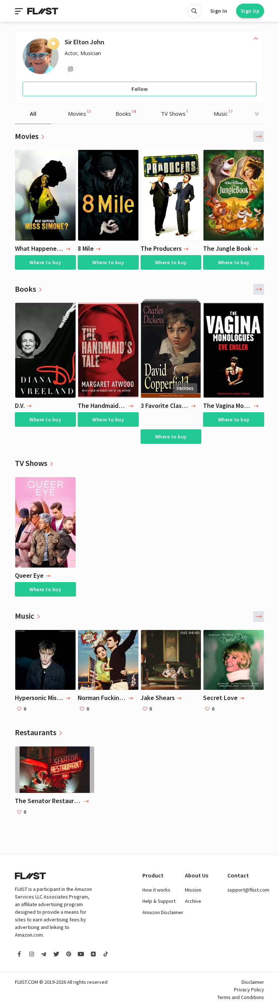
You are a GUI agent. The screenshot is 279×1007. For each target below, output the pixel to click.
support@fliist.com (248, 890)
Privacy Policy (249, 989)
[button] (258, 136)
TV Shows (174, 113)
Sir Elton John (84, 42)
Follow (139, 89)
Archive (193, 901)
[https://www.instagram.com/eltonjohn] (70, 69)
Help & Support (158, 901)
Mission (193, 890)
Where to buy (45, 262)
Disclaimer (253, 982)
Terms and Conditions (240, 997)
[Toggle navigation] (19, 11)
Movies (79, 113)
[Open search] (194, 11)
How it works (156, 890)
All (33, 113)
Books (126, 113)
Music (223, 113)
